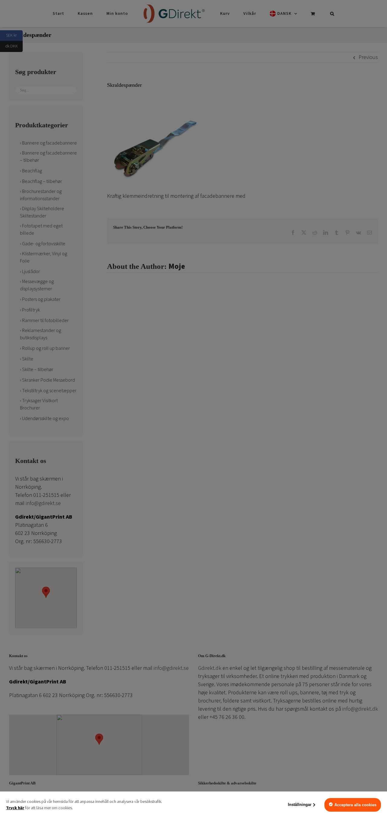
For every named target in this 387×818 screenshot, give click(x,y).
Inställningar (299, 804)
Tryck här (15, 808)
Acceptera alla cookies (355, 805)
